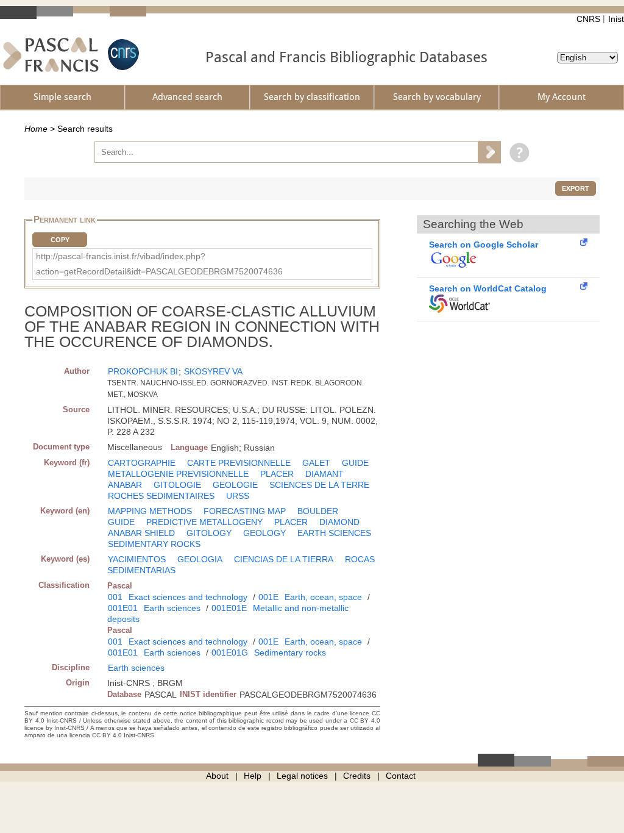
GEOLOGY (264, 533)
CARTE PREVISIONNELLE (239, 463)
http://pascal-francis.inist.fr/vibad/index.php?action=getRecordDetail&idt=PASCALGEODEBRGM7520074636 (159, 263)
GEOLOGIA (199, 559)
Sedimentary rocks (290, 652)
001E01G (229, 652)
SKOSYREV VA (213, 371)
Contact (401, 776)
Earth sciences (172, 608)
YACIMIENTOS (137, 559)
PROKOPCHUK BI (143, 371)
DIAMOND (339, 522)
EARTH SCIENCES (334, 533)
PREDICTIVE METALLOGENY (204, 522)
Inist (616, 19)
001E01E (229, 608)
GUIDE (355, 463)
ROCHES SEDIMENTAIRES (161, 496)
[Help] (516, 152)
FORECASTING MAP (245, 511)
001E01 (123, 608)
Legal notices (302, 776)
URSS (237, 496)
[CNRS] (122, 54)
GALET (316, 463)
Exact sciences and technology (188, 597)
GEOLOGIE (235, 485)
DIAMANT (324, 474)
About (217, 776)
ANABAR (125, 485)
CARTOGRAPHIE (142, 463)
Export (575, 188)
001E (268, 597)
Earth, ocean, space (323, 597)
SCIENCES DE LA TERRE (319, 485)
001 (115, 597)
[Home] (51, 54)
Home (36, 129)
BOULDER (317, 511)
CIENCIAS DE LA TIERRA (283, 559)
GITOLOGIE (177, 485)
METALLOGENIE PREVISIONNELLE (178, 474)
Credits (356, 776)
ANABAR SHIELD (141, 533)
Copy (60, 239)
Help (252, 776)
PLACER (277, 474)
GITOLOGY (209, 533)
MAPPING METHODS (150, 511)
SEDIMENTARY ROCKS (154, 544)
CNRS (588, 19)
